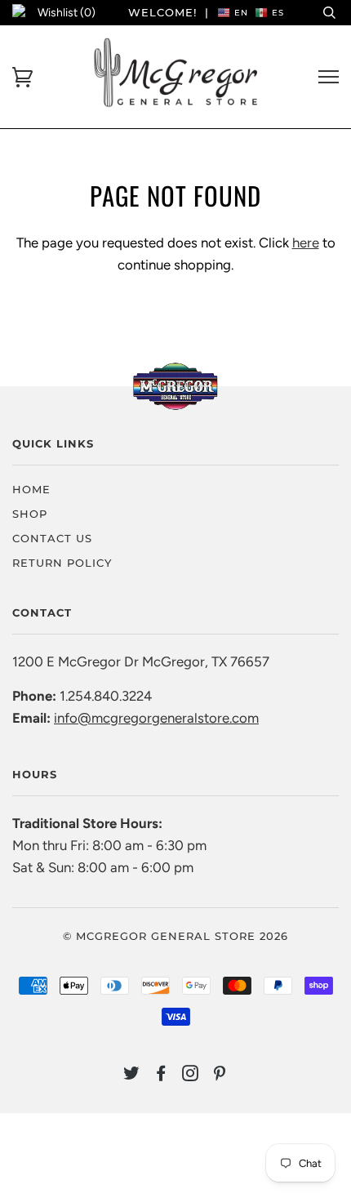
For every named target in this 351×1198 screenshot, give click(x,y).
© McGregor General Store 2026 (175, 935)
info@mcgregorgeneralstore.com (156, 718)
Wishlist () (67, 13)
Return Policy (62, 562)
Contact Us (52, 538)
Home (31, 489)
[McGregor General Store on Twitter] (131, 1075)
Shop (29, 513)
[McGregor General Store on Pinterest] (220, 1075)
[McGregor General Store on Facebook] (161, 1075)
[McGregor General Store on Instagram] (190, 1075)
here (305, 242)
